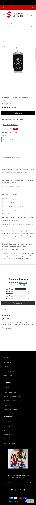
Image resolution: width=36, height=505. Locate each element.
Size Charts (7, 421)
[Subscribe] (30, 482)
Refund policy (8, 375)
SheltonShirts (14, 501)
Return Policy (8, 434)
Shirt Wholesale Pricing (11, 409)
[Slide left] (14, 92)
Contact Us (7, 388)
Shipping (6, 367)
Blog (5, 430)
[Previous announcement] (3, 2)
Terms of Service (9, 371)
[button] (4, 14)
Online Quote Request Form (12, 401)
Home (3, 23)
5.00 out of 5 (23, 283)
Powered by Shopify (24, 501)
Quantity (3, 135)
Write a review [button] (18, 303)
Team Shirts (7, 405)
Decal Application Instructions (13, 426)
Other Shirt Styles (9, 443)
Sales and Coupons (10, 392)
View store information (10, 125)
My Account (7, 362)
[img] (5, 315)
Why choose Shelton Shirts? (12, 396)
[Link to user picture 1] (6, 331)
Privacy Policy (8, 439)
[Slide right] (22, 92)
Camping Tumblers (12, 23)
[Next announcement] (32, 2)
